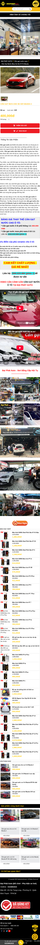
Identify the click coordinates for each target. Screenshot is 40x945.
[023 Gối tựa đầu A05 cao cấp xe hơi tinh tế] (5, 649)
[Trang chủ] (11, 4)
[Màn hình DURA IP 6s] (5, 666)
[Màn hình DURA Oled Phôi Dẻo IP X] (5, 553)
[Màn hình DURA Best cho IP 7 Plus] (5, 596)
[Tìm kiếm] (30, 9)
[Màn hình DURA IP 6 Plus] (5, 675)
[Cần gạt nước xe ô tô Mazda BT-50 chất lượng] (5, 785)
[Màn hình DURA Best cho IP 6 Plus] (5, 630)
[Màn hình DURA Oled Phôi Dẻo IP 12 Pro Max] (5, 727)
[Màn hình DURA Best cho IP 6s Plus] (5, 613)
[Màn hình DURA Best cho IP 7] (5, 605)
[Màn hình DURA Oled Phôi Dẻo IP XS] (5, 544)
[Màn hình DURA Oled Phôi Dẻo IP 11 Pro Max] (5, 737)
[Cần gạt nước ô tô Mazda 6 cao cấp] (5, 776)
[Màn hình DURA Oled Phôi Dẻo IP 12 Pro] (5, 746)
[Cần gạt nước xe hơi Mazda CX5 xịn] (5, 794)
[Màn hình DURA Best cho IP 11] (5, 562)
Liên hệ (25, 943)
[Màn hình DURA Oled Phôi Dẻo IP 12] (5, 719)
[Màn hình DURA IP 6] (5, 684)
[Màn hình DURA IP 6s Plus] (5, 658)
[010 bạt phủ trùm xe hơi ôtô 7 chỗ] (5, 710)
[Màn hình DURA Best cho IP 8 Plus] (5, 579)
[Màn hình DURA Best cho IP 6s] (5, 622)
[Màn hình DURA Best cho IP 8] (5, 588)
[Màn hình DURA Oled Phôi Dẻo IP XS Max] (5, 535)
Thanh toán (28, 941)
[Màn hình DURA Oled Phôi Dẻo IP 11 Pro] (5, 755)
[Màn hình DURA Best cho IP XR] (5, 570)
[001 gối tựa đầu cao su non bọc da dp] (5, 639)
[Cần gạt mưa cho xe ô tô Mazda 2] (5, 768)
